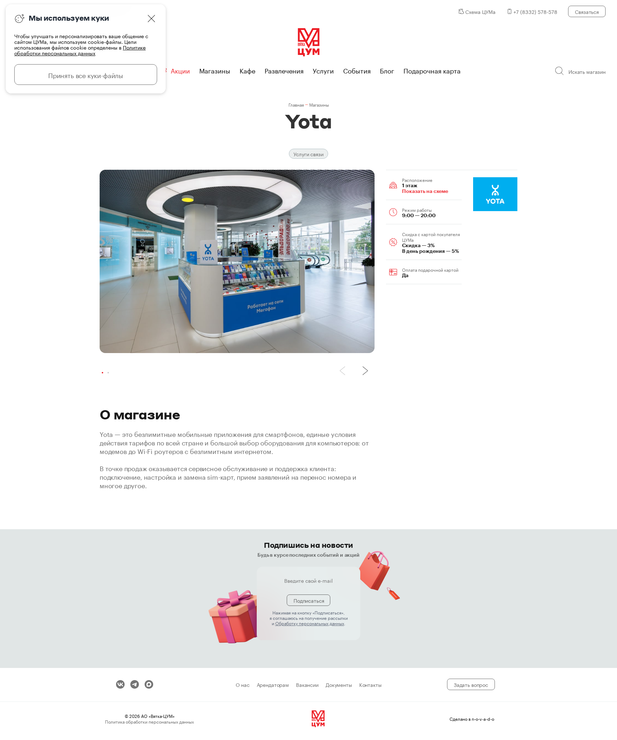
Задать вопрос (471, 684)
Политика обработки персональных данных (149, 721)
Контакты (370, 684)
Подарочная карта (432, 70)
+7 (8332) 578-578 (535, 11)
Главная (296, 104)
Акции (180, 70)
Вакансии (307, 684)
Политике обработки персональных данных (80, 50)
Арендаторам (273, 684)
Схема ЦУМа (480, 11)
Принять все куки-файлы (85, 75)
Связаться (587, 11)
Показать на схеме (425, 191)
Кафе (247, 70)
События (357, 70)
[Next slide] (365, 371)
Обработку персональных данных (309, 622)
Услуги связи (308, 154)
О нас (242, 684)
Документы (339, 684)
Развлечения (284, 70)
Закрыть (151, 18)
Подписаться (309, 600)
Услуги (323, 70)
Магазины (214, 70)
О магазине (140, 414)
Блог (387, 70)
